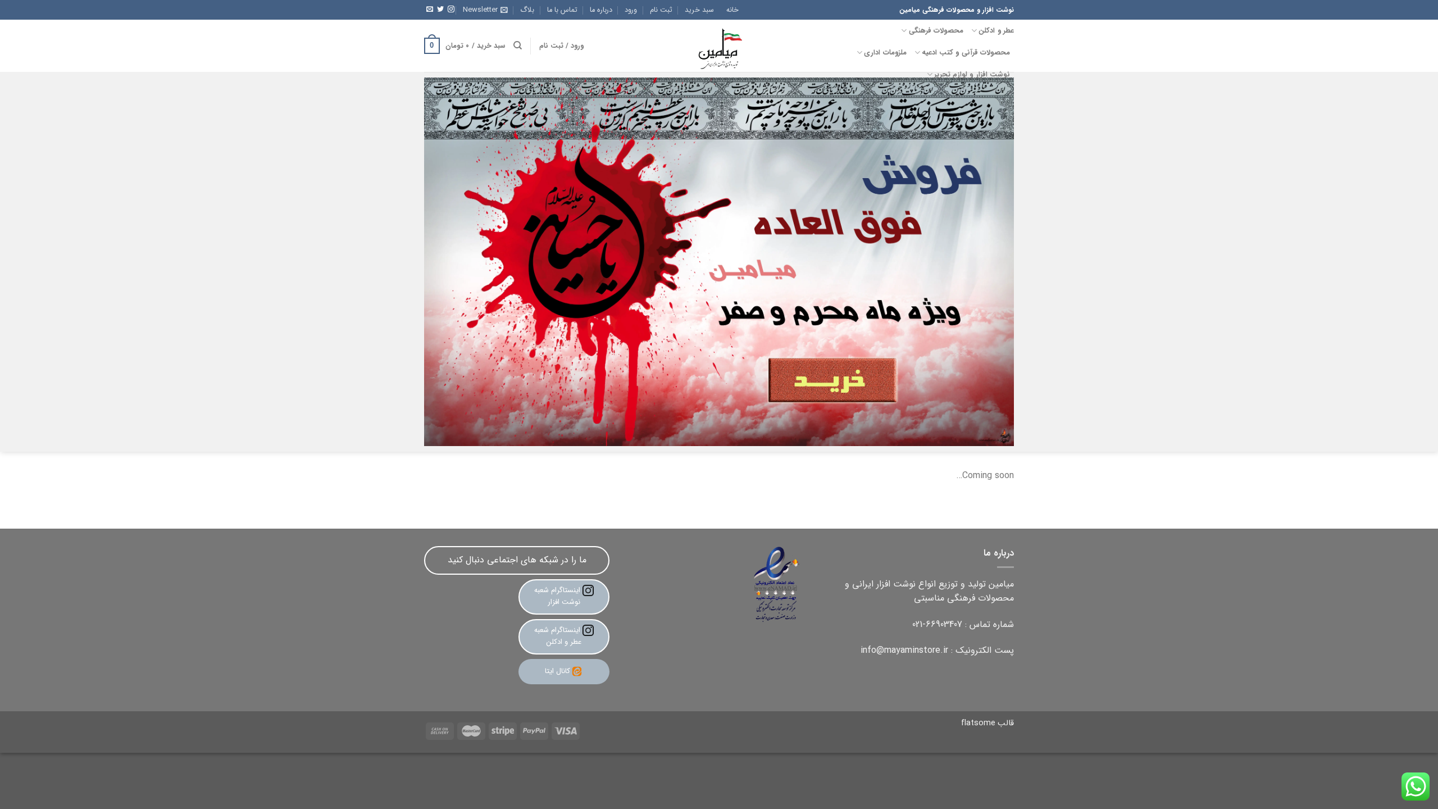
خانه (732, 10)
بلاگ (527, 10)
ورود (631, 10)
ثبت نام (661, 10)
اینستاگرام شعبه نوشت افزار (558, 596)
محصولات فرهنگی (936, 31)
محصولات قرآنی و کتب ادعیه (966, 52)
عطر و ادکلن (996, 31)
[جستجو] (517, 45)
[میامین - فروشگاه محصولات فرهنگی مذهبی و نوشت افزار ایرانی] (719, 46)
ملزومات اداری (885, 52)
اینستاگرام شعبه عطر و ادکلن (558, 636)
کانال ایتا (557, 671)
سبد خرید (699, 10)
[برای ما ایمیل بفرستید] (429, 9)
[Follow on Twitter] (440, 9)
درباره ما (601, 10)
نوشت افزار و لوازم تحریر (972, 74)
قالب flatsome (987, 723)
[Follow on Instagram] (451, 9)
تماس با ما (562, 10)
